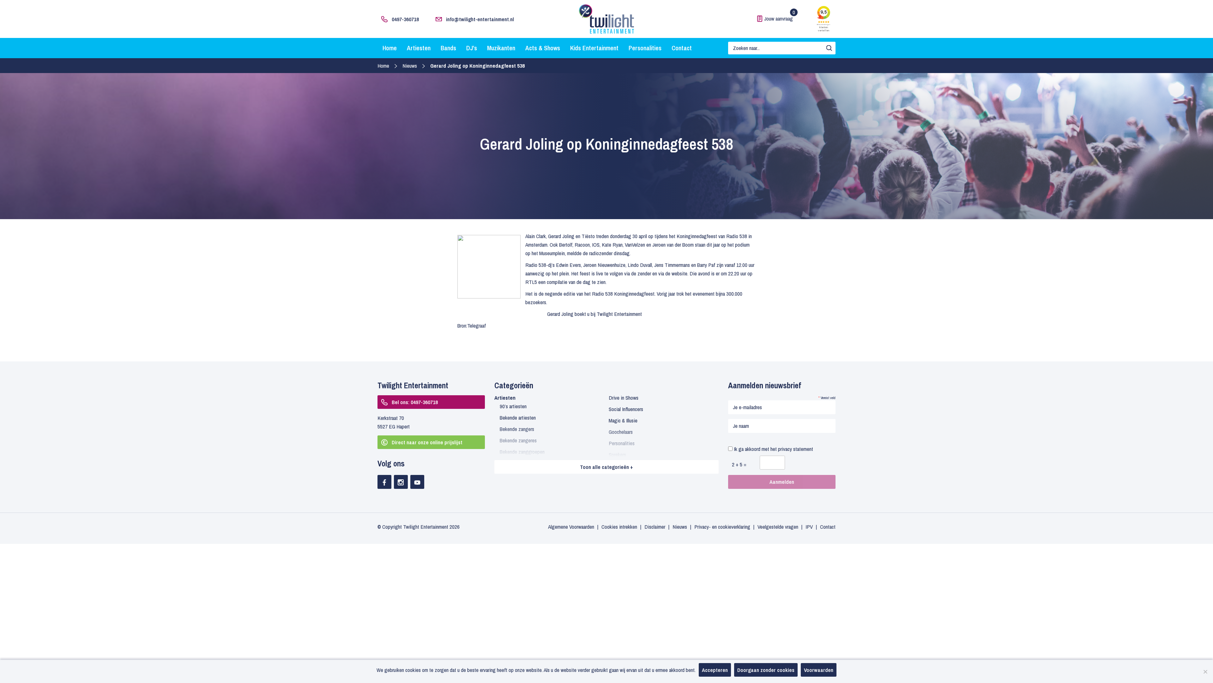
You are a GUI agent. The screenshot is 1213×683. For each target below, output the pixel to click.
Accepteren (715, 670)
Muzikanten (501, 48)
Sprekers (617, 454)
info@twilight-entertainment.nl (480, 19)
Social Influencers (626, 409)
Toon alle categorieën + (606, 467)
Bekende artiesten (518, 417)
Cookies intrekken (619, 526)
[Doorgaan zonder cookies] (1205, 671)
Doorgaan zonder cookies (765, 670)
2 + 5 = (739, 464)
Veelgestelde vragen (777, 526)
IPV (809, 526)
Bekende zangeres (518, 440)
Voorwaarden (818, 670)
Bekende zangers (517, 429)
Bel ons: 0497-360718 (415, 402)
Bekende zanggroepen (522, 451)
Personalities (645, 48)
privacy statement (795, 448)
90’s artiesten (513, 406)
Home (390, 48)
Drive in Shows (623, 397)
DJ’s (471, 48)
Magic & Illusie (623, 420)
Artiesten (419, 48)
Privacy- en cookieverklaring (722, 526)
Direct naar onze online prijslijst (427, 442)
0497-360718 (405, 19)
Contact (682, 48)
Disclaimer (654, 526)
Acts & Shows (542, 48)
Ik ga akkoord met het (773, 448)
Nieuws (409, 65)
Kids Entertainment (594, 48)
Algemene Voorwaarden (571, 526)
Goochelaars (621, 431)
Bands (448, 48)
